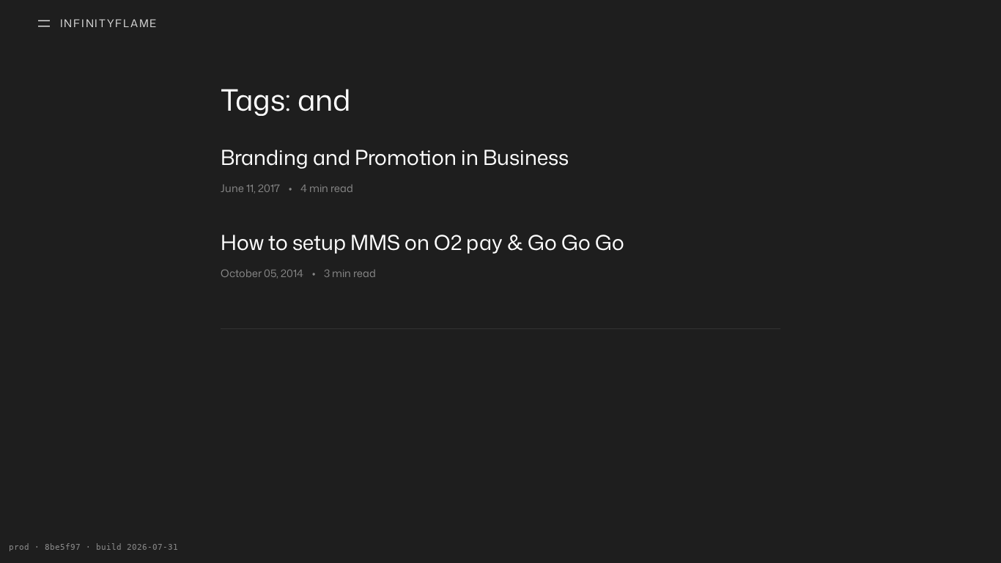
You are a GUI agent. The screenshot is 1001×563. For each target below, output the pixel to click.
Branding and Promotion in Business (395, 157)
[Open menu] (44, 23)
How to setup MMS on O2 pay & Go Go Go (422, 242)
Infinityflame (109, 23)
